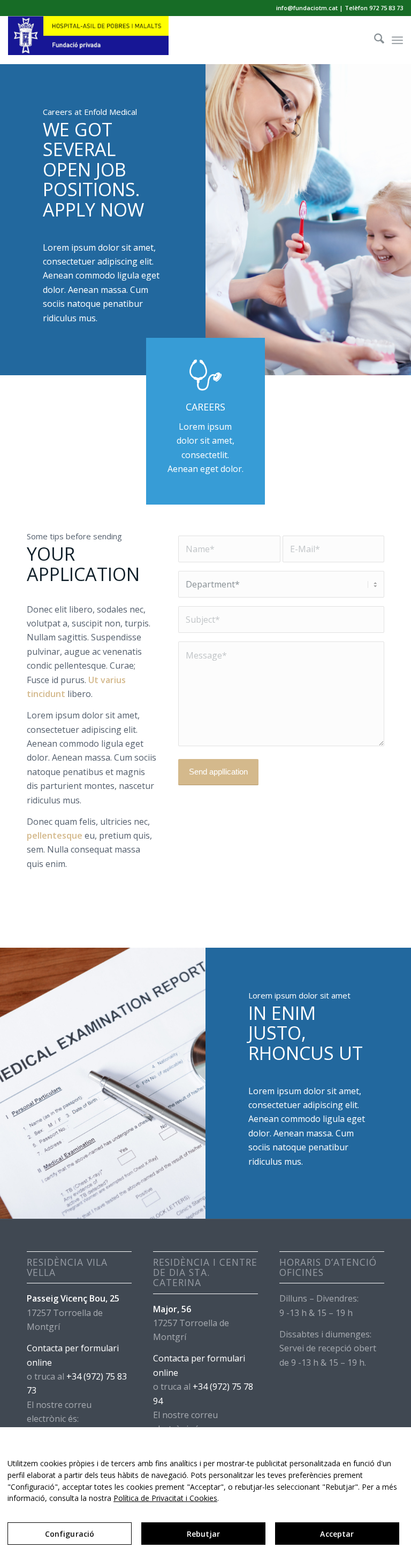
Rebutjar (203, 1534)
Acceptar (337, 1534)
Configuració (70, 1534)
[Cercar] (373, 40)
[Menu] (397, 40)
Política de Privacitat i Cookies (165, 1498)
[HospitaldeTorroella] (88, 40)
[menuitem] (373, 40)
